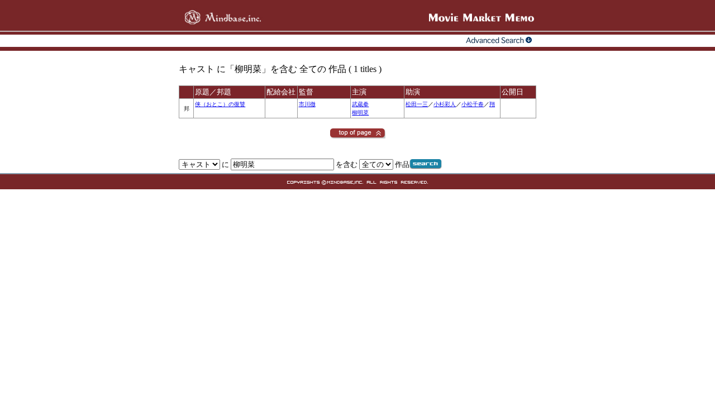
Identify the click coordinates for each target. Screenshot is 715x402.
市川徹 (307, 104)
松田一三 (417, 104)
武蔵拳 (360, 104)
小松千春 (472, 104)
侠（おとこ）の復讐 (220, 104)
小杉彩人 (444, 104)
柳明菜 (360, 112)
